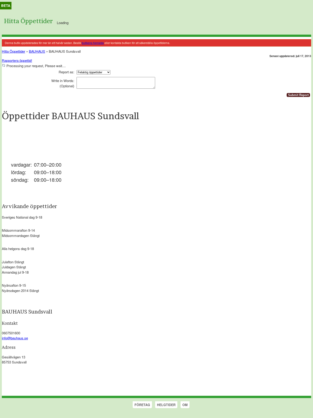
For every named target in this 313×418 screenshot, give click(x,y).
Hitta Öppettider (28, 21)
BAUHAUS (37, 51)
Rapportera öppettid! (17, 60)
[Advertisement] (85, 144)
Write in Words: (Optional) (62, 83)
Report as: (66, 71)
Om (185, 404)
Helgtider (166, 404)
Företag (142, 404)
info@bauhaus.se (15, 338)
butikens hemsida (93, 43)
